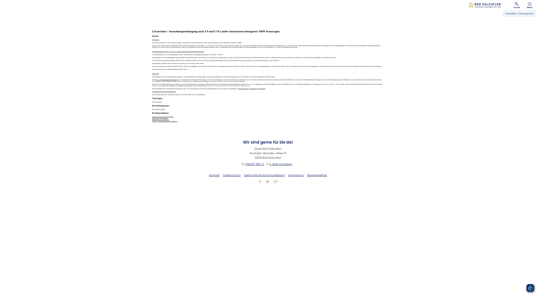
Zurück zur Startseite (484, 5)
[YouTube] (275, 181)
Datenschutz (232, 175)
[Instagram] (267, 181)
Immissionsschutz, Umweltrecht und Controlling (251, 88)
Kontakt (214, 175)
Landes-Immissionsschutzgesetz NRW (162, 117)
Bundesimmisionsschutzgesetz (160, 120)
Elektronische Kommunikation (264, 175)
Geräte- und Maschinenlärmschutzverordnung (164, 121)
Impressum (296, 175)
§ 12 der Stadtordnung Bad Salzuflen (166, 80)
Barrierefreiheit (317, 175)
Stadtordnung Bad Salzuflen (160, 118)
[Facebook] (260, 181)
